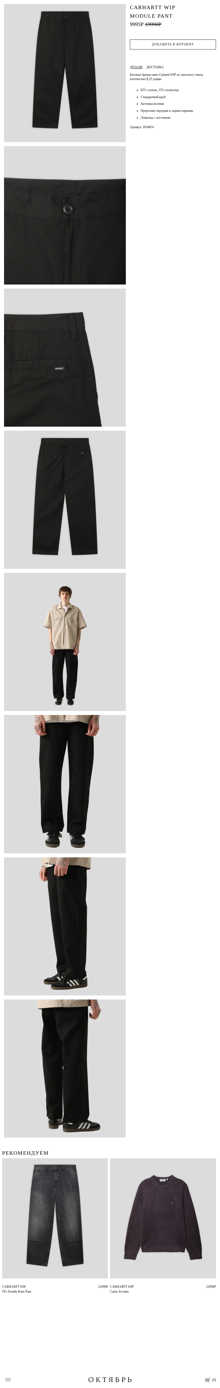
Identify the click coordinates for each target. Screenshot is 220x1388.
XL (121, 1287)
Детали (136, 67)
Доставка (155, 67)
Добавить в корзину (173, 44)
